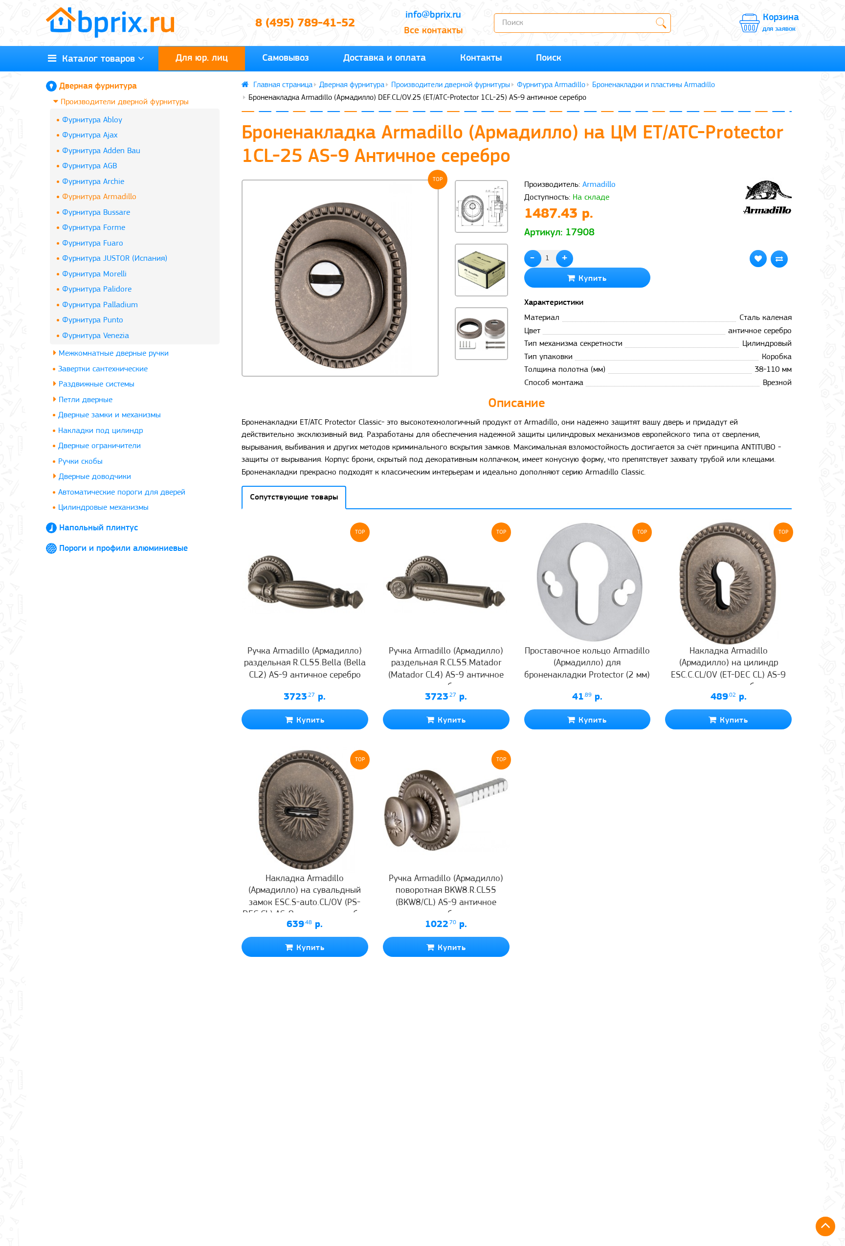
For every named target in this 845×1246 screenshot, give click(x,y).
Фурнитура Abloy (92, 120)
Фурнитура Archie (93, 182)
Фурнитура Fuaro (92, 243)
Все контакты (433, 31)
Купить (591, 278)
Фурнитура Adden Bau (101, 151)
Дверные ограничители (99, 446)
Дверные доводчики (93, 477)
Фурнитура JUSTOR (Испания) (114, 258)
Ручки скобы (80, 461)
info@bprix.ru (433, 15)
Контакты (481, 58)
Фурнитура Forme (93, 228)
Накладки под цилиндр (100, 431)
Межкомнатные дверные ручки (112, 353)
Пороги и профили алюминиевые (123, 548)
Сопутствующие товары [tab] (294, 497)
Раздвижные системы (95, 384)
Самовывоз (285, 58)
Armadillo (599, 185)
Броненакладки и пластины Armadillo (653, 85)
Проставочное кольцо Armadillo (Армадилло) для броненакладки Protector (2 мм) (587, 663)
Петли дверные (84, 400)
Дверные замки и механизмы (109, 415)
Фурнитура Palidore (97, 289)
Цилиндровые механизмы (103, 507)
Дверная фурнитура (98, 86)
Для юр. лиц (202, 58)
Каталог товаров (95, 59)
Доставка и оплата (384, 58)
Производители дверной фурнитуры (123, 102)
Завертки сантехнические (103, 369)
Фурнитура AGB (89, 166)
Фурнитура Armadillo (99, 197)
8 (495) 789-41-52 (305, 23)
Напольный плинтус (98, 528)
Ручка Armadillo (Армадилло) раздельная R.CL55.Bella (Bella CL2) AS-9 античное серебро (305, 663)
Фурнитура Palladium (100, 305)
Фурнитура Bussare (96, 212)
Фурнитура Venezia (95, 336)
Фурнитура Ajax (89, 135)
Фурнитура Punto (92, 320)
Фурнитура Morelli (94, 274)
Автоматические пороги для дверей (121, 492)
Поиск (548, 58)
